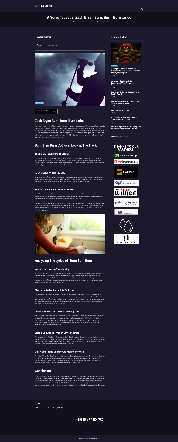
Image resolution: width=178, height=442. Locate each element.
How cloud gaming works (120, 110)
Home (69, 22)
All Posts (75, 22)
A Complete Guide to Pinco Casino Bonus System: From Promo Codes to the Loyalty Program (125, 71)
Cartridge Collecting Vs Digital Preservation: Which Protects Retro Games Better (124, 83)
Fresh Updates (39, 102)
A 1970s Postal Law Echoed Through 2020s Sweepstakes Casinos (124, 118)
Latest (115, 65)
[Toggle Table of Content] (53, 111)
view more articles (117, 136)
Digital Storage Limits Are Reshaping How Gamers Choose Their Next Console (126, 128)
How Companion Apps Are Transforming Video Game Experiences (125, 102)
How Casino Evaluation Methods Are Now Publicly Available (125, 93)
